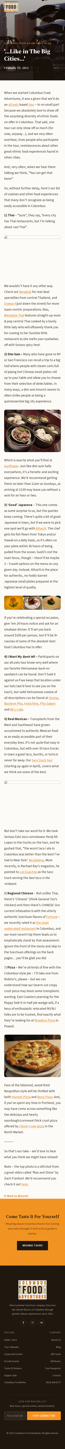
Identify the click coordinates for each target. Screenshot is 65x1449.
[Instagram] (32, 1323)
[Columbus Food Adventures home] (32, 1289)
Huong (53, 698)
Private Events (11, 1361)
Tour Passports (53, 1368)
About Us (56, 1340)
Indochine (31, 703)
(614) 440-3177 (53, 1382)
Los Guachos (28, 872)
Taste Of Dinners (13, 1368)
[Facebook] (23, 1323)
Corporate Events (13, 1354)
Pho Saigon (48, 703)
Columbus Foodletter (15, 1382)
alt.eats (13, 104)
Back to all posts (17, 1196)
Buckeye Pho (13, 703)
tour (31, 104)
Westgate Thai (14, 315)
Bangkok (25, 292)
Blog (58, 1347)
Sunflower (11, 466)
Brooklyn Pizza (44, 1020)
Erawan (9, 303)
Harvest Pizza (21, 1097)
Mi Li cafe (16, 709)
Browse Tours (32, 1245)
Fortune (52, 917)
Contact (57, 1375)
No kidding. (37, 860)
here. (25, 1184)
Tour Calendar (11, 1347)
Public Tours (10, 1340)
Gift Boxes (55, 1361)
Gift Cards (56, 1354)
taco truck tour (42, 760)
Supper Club (10, 1375)
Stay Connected (44, 1416)
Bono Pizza (45, 1097)
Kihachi (40, 528)
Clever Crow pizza (31, 1126)
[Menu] (57, 7)
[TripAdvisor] (41, 1323)
